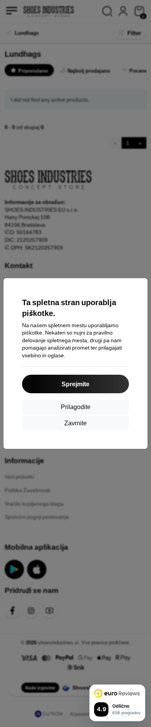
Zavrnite (75, 422)
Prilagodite (76, 406)
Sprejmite (75, 383)
